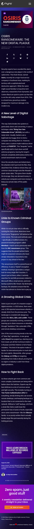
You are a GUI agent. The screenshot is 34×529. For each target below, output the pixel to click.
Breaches (4, 434)
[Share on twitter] (14, 55)
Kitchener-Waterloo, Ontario (25, 524)
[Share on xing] (27, 58)
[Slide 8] (20, 480)
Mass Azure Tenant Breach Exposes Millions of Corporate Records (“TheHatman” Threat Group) (16, 467)
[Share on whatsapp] (14, 58)
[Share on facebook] (7, 55)
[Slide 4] (12, 480)
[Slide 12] (28, 480)
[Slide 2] (8, 480)
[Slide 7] (18, 480)
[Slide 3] (10, 480)
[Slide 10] (24, 480)
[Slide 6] (16, 480)
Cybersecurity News (19, 47)
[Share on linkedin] (7, 58)
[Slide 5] (14, 480)
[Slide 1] (6, 480)
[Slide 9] (22, 480)
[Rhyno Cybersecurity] (6, 3)
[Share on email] (7, 62)
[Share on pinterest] (27, 55)
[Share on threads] (20, 55)
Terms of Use (8, 519)
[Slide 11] (26, 480)
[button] (17, 450)
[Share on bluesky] (20, 58)
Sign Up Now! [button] (18, 507)
